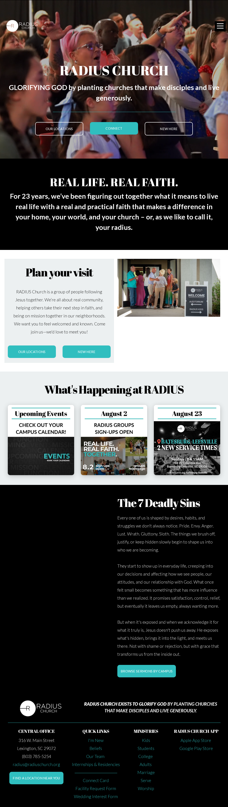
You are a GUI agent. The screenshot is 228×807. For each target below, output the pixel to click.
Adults (146, 764)
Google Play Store (196, 748)
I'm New (96, 740)
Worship (146, 788)
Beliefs (96, 748)
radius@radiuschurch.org (36, 764)
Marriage (146, 772)
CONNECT (114, 128)
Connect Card (96, 780)
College (146, 756)
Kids (146, 740)
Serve (146, 780)
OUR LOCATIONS (59, 129)
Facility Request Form (95, 788)
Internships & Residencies (96, 764)
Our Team (95, 756)
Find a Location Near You (36, 778)
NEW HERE (168, 129)
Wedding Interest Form (96, 796)
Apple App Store (196, 740)
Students (146, 748)
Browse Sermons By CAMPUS (147, 671)
